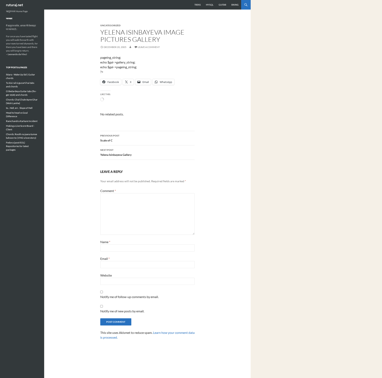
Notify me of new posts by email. (122, 311)
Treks (197, 4)
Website (106, 275)
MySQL (209, 4)
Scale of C (109, 138)
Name (105, 242)
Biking (235, 4)
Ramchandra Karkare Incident (21, 121)
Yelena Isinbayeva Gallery (116, 152)
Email (105, 258)
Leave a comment (149, 47)
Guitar (222, 4)
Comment (108, 191)
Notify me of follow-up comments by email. (129, 297)
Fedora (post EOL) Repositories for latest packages (17, 146)
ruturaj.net (14, 5)
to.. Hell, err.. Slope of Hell (19, 107)
